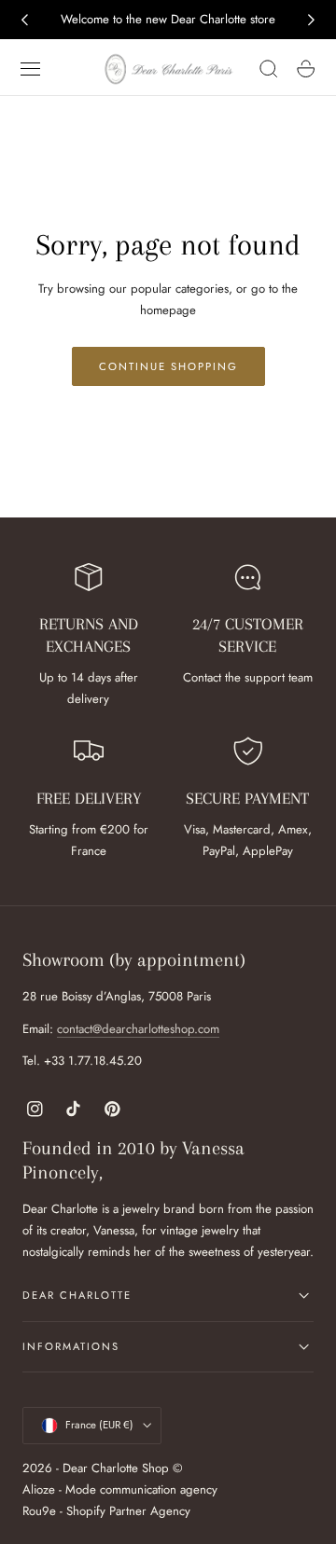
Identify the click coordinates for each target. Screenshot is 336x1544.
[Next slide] (311, 19)
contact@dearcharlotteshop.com (138, 1029)
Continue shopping (168, 366)
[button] (31, 69)
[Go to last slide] (24, 19)
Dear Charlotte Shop (116, 1468)
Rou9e (39, 1511)
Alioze (38, 1489)
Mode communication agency (141, 1489)
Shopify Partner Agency (128, 1511)
